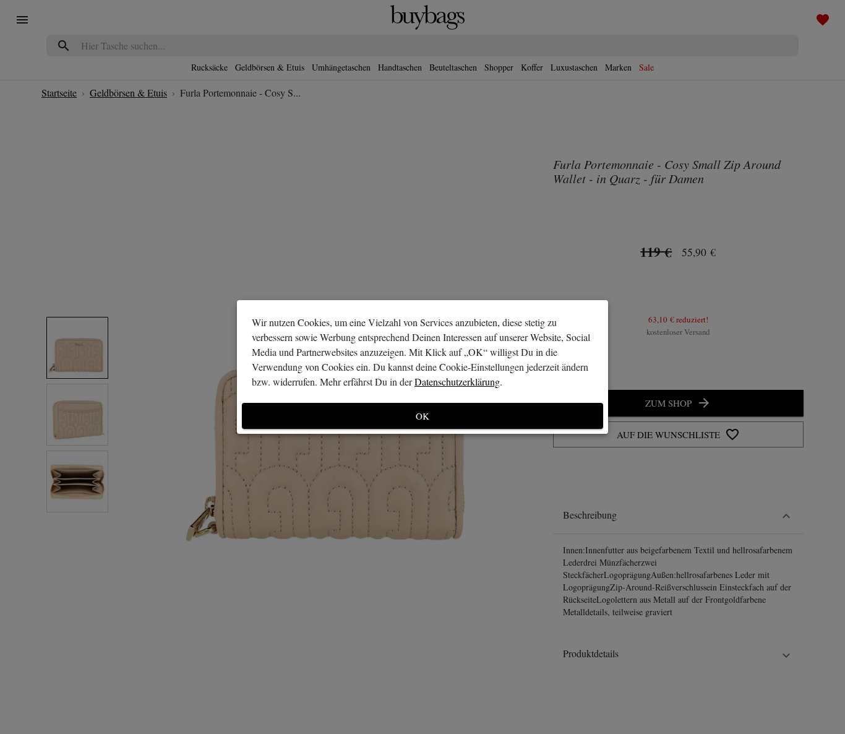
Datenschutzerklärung (457, 381)
